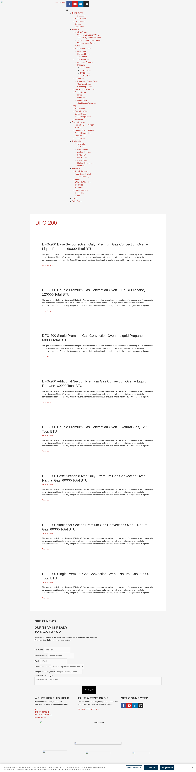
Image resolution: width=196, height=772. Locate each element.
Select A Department (42, 667)
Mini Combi (82, 98)
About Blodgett (81, 19)
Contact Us (79, 27)
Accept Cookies (167, 768)
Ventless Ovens (81, 32)
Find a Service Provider (84, 125)
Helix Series (82, 51)
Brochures (79, 185)
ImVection (79, 46)
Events (77, 196)
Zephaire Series (83, 76)
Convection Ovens (82, 59)
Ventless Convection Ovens (88, 35)
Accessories (82, 57)
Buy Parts (78, 128)
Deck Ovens (80, 79)
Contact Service (81, 136)
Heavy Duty (82, 100)
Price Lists (79, 188)
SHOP (37, 709)
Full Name (39, 650)
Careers (78, 24)
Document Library (82, 177)
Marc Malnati (82, 149)
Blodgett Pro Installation (84, 130)
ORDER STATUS (41, 712)
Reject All (151, 768)
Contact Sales (80, 114)
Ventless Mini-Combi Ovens (88, 40)
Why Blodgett (80, 21)
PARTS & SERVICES (43, 715)
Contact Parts (80, 138)
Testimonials (80, 144)
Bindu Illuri (81, 155)
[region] (98, 768)
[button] (130, 10)
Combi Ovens (80, 92)
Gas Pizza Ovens (84, 84)
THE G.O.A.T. (80, 16)
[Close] (192, 767)
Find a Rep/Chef (81, 111)
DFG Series (85, 68)
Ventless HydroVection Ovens (89, 38)
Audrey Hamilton (84, 152)
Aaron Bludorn (83, 160)
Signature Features (85, 62)
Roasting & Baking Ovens (87, 81)
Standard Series (83, 54)
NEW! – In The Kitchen (84, 182)
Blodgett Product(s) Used (44, 672)
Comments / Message (43, 676)
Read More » (47, 265)
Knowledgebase (81, 171)
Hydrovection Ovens (83, 49)
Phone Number (41, 655)
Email (37, 661)
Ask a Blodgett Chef (83, 174)
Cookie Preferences (134, 768)
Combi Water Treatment (86, 103)
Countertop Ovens (84, 87)
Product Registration (83, 117)
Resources (76, 168)
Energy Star (79, 193)
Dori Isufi (81, 166)
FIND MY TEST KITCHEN (88, 709)
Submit (89, 690)
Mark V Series (85, 70)
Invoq (79, 95)
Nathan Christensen (85, 163)
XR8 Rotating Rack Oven (85, 89)
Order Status (77, 201)
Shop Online (80, 109)
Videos (77, 179)
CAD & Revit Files (82, 190)
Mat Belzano (82, 158)
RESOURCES (40, 717)
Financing (79, 119)
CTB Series (84, 73)
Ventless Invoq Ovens (86, 43)
